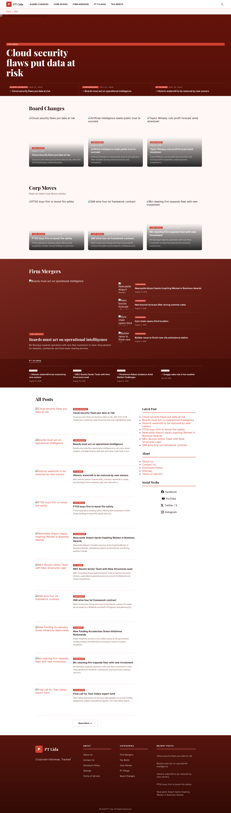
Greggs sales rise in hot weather (179, 374)
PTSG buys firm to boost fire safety (52, 238)
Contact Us (149, 464)
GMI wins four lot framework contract (112, 238)
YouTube (171, 498)
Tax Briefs (117, 4)
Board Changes (39, 4)
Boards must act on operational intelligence (108, 91)
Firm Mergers (81, 4)
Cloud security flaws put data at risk (40, 62)
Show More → (85, 723)
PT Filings (100, 4)
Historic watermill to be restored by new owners (183, 91)
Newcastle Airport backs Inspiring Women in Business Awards (168, 288)
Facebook (171, 491)
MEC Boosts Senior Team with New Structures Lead (91, 375)
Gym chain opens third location (151, 321)
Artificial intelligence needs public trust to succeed (113, 151)
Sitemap (147, 470)
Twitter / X (171, 505)
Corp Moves (61, 4)
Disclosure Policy (152, 467)
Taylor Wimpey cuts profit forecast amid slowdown (171, 151)
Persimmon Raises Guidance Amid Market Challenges (135, 375)
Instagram (171, 512)
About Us (147, 461)
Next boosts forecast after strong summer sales (160, 304)
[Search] (222, 4)
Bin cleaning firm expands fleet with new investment (173, 233)
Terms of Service (152, 474)
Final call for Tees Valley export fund (94, 693)
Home (8, 11)
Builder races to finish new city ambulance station (161, 337)
